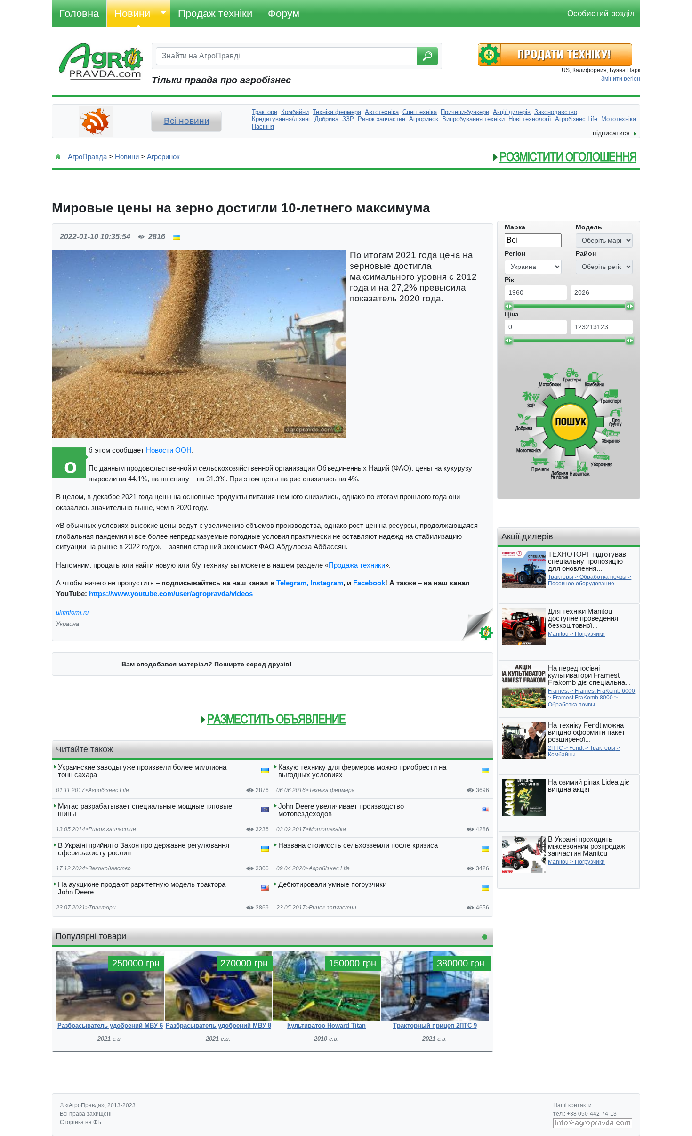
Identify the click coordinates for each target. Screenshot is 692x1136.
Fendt (576, 748)
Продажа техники (357, 565)
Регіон (515, 253)
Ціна (512, 314)
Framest (558, 691)
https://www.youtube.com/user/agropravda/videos (171, 594)
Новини (132, 13)
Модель (589, 227)
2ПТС (555, 748)
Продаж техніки (215, 13)
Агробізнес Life (108, 790)
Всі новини (186, 121)
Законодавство (110, 868)
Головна (79, 13)
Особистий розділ (601, 13)
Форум (283, 13)
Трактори (102, 907)
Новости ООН (169, 450)
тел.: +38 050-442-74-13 (585, 1114)
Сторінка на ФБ (80, 1122)
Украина (67, 623)
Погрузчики (590, 634)
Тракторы (560, 577)
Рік (509, 280)
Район (586, 253)
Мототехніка (327, 829)
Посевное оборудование (581, 583)
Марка (515, 227)
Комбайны (562, 754)
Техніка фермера (332, 790)
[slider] (508, 306)
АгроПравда (87, 157)
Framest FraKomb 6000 (605, 691)
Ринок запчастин (112, 829)
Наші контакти (572, 1105)
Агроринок (163, 157)
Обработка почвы (603, 577)
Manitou (558, 634)
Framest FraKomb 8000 (583, 697)
